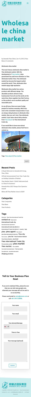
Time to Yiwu (15, 332)
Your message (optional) (15, 341)
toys (26, 229)
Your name (15, 305)
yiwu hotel (15, 239)
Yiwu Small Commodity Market (8, 249)
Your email (15, 313)
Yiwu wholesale (5, 251)
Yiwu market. (18, 156)
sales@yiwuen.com (21, 296)
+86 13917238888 (16, 298)
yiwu (3, 232)
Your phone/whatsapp (14, 324)
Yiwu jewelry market (7, 244)
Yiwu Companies (7, 201)
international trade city (9, 222)
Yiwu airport (8, 119)
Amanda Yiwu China (9, 58)
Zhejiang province (7, 254)
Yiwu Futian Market (7, 239)
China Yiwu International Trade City (15, 217)
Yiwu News (5, 204)
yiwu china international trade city (10, 234)
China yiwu (4, 217)
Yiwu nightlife (16, 246)
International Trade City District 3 (10, 229)
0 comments (9, 61)
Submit (12, 365)
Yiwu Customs (4, 236)
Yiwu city (21, 234)
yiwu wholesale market (13, 251)
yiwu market (19, 244)
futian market (13, 219)
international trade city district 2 (10, 227)
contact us (6, 220)
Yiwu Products (6, 207)
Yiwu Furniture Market (20, 236)
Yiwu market (16, 74)
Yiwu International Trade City (13, 241)
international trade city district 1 (8, 224)
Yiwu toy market (19, 249)
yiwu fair (10, 236)
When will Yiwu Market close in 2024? (13, 191)
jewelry (22, 229)
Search (27, 161)
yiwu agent (11, 232)
